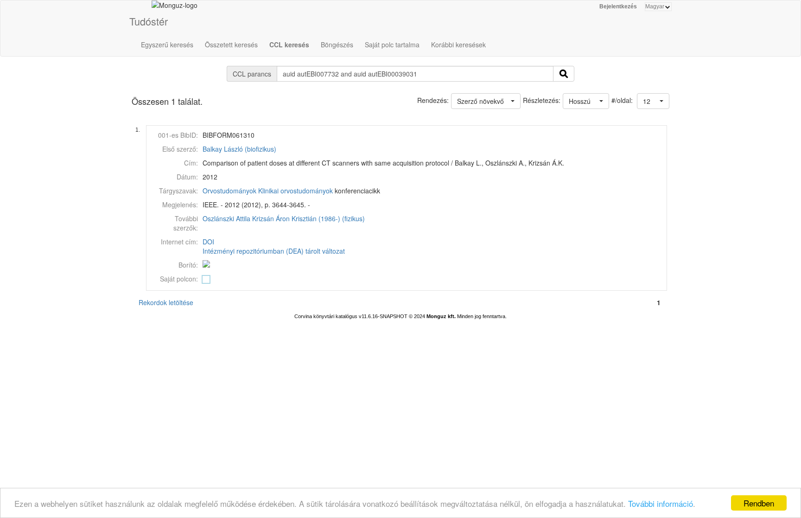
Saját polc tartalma (392, 44)
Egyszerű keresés (167, 44)
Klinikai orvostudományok (295, 190)
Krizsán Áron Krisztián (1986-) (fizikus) (308, 218)
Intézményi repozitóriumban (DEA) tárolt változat (274, 251)
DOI (208, 241)
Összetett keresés (231, 44)
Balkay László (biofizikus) (239, 148)
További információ (660, 503)
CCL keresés (289, 44)
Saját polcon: (179, 278)
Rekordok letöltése (166, 302)
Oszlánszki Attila (226, 218)
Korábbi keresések (458, 44)
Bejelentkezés (618, 6)
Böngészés (337, 44)
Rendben (759, 503)
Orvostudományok (229, 190)
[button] (653, 101)
